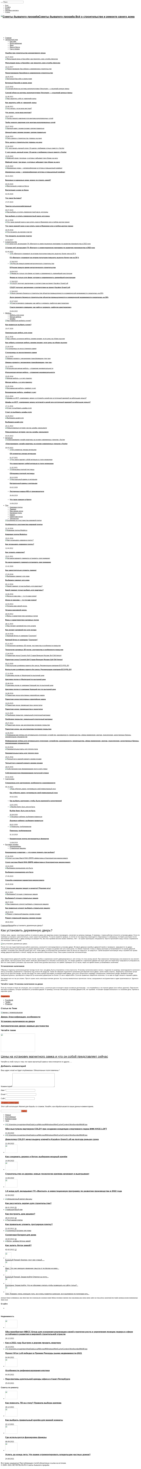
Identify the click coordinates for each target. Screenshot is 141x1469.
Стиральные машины (18, 848)
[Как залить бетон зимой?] (18, 1241)
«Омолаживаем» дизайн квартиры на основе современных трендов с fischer (36, 444)
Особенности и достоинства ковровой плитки (24, 524)
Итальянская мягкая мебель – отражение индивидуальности (30, 372)
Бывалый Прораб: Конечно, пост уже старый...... (25, 1260)
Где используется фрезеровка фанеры (26, 1437)
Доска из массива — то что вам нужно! (21, 600)
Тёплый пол (14, 518)
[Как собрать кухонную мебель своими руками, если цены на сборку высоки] (35, 339)
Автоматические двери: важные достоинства (25, 1026)
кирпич (88, 1297)
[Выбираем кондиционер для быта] (19, 868)
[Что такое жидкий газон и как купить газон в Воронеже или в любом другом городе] (37, 222)
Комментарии (10, 1119)
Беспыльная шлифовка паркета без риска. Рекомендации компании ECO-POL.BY (38, 669)
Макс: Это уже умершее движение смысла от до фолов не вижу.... (32, 1268)
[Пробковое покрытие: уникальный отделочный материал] (27, 715)
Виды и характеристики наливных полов (22, 620)
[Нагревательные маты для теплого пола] (21, 749)
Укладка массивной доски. (16, 610)
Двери (10, 925)
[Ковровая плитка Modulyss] (16, 530)
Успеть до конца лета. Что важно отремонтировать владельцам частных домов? (48, 1454)
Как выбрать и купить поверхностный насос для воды (27, 216)
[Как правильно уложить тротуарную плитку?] (14, 1220)
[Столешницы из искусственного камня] (20, 348)
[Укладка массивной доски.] (16, 606)
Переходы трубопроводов (20, 831)
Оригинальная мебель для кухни (18, 333)
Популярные (10, 1117)
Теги (7, 1121)
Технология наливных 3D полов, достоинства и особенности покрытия (34, 650)
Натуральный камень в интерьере (23, 483)
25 (16, 1208)
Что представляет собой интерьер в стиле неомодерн (32, 463)
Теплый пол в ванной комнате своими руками (24, 763)
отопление (44, 1297)
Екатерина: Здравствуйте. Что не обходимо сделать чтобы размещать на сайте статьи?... (41, 1285)
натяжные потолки (124, 1297)
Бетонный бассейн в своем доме (18, 83)
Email (3, 1094)
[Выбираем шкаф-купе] (14, 418)
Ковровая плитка (16, 507)
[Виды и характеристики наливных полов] (21, 616)
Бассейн (13, 41)
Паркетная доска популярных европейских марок (25, 699)
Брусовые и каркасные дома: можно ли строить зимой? (28, 180)
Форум (7, 9)
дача (70, 1297)
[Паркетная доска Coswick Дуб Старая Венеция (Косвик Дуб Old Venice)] (33, 655)
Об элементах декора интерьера (23, 454)
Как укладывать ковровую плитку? (19, 544)
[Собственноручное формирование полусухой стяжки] (26, 769)
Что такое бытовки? (13, 198)
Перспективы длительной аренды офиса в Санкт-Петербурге (37, 1379)
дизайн (116, 1297)
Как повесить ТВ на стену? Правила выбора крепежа (33, 1403)
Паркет (12, 515)
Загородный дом (11, 40)
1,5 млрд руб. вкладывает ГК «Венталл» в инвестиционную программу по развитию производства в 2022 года (50, 248)
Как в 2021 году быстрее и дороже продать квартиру (33, 1343)
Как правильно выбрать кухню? (18, 325)
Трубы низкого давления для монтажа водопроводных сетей (30, 122)
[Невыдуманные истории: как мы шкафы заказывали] (26, 428)
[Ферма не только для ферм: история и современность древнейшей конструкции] (41, 273)
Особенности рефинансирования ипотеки (27, 1370)
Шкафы (12, 319)
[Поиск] (2, 2)
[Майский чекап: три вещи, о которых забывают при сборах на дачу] (31, 158)
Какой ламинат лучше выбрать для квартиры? (24, 590)
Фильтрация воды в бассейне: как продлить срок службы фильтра (32, 63)
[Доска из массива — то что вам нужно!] (20, 596)
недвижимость (15, 1297)
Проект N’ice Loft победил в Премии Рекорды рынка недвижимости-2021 (43, 1353)
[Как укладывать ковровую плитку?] (19, 540)
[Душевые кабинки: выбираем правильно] (26, 817)
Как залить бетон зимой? (18, 1245)
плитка (84, 1297)
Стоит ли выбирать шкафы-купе (18, 412)
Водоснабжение (16, 43)
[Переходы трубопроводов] (20, 826)
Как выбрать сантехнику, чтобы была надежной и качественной (36, 801)
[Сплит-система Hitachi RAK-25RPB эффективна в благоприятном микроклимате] (36, 858)
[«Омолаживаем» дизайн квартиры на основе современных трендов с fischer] (35, 440)
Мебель (8, 313)
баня (27, 1297)
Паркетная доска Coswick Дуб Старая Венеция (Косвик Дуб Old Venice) (34, 659)
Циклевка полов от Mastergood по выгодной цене (25, 679)
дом (31, 1297)
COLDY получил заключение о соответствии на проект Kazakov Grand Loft (40, 287)
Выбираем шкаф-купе (14, 422)
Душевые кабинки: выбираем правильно (26, 821)
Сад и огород (15, 49)
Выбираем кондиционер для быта (19, 872)
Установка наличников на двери (18, 1021)
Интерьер (9, 438)
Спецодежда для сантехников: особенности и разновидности (30, 783)
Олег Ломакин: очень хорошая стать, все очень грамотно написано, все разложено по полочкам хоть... (47, 1294)
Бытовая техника (11, 844)
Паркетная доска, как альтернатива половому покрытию (28, 729)
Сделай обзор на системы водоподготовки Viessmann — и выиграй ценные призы (38, 93)
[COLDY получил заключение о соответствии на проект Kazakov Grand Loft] (39, 283)
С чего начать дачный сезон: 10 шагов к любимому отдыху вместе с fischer (36, 152)
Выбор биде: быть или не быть (22, 811)
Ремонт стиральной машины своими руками (23, 918)
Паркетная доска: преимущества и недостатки (24, 709)
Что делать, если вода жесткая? (18, 112)
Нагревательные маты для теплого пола (21, 753)
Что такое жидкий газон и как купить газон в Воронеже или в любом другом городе (39, 226)
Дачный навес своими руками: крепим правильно (25, 132)
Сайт (3, 1098)
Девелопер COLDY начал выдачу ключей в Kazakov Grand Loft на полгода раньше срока (52, 1139)
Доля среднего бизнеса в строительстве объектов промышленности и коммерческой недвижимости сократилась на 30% (59, 297)
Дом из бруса (15, 47)
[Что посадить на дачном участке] (18, 232)
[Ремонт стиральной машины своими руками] (22, 914)
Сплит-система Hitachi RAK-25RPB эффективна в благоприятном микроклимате (37, 862)
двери (24, 1297)
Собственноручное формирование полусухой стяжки (27, 773)
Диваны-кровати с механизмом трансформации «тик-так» (28, 362)
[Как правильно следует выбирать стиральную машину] (27, 904)
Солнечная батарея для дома (20, 1235)
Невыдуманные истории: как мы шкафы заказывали (26, 432)
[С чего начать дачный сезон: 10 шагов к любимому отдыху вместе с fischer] (34, 148)
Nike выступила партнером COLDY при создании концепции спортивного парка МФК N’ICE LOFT (56, 1129)
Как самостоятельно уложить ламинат (20, 570)
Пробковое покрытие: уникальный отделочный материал (29, 719)
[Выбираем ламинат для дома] (17, 576)
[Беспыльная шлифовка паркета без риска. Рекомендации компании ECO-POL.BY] (37, 665)
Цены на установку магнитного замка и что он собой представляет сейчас (54, 1056)
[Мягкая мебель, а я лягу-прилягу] (18, 378)
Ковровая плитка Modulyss (16, 534)
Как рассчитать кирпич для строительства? (28, 1203)
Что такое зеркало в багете (20, 499)
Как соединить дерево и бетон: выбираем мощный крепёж (36, 1156)
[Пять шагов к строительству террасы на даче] (23, 138)
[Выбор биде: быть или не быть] (22, 807)
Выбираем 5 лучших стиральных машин (21, 898)
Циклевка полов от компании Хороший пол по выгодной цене (30, 689)
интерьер (3, 1297)
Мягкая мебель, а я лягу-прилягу (18, 382)
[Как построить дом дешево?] (13, 1210)
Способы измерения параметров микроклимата (24, 880)
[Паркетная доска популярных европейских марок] (25, 695)
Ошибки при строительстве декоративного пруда (25, 53)
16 (15, 1229)
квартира (65, 1297)
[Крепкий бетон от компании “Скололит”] (21, 636)
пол (95, 1297)
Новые (8, 1115)
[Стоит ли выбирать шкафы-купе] (18, 408)
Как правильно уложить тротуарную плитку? (29, 1224)
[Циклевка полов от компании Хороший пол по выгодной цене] (29, 685)
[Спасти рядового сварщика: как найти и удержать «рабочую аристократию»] (39, 303)
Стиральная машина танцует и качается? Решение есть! (28, 888)
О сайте (8, 7)
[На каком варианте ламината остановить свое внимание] (27, 558)
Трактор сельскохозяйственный (18, 206)
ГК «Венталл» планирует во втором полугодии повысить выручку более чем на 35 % (44, 257)
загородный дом (109, 1297)
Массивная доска (16, 511)
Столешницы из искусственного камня (21, 352)
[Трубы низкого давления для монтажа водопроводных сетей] (29, 118)
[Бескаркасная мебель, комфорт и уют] (20, 388)
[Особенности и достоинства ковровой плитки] (23, 520)
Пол (6, 505)
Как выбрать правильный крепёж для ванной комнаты (34, 1420)
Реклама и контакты (12, 10)
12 (16, 1250)
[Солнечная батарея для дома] (18, 1231)
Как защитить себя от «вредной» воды (21, 103)
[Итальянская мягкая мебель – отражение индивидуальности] (29, 368)
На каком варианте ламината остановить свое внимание (28, 562)
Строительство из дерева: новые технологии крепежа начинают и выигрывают (47, 1174)
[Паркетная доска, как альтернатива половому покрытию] (27, 725)
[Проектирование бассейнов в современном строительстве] (28, 69)
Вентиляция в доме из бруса (17, 190)
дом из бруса (100, 1297)
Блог (6, 5)
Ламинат (13, 509)
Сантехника (9, 779)
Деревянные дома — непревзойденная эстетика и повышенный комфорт (35, 172)
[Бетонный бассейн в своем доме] (18, 79)
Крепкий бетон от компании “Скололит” (21, 640)
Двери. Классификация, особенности (20, 1017)
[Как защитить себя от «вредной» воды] (20, 98)
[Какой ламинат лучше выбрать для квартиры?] (23, 586)
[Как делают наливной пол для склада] (20, 626)
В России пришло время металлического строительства (33, 267)
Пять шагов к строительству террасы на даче (23, 142)
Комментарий (6, 1086)
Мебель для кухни (17, 315)
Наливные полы (16, 513)
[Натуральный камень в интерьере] (23, 479)
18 (16, 1218)
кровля (49, 1297)
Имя (3, 1090)
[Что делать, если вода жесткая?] (18, 108)
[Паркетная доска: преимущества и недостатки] (23, 705)
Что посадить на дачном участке (18, 236)
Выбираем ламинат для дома (17, 580)
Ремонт (8, 1297)
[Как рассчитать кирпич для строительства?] (18, 1199)
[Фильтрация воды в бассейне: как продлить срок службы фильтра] (31, 59)
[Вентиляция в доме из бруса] (17, 186)
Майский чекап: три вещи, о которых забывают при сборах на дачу (32, 162)
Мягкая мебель (15, 317)
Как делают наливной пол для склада (20, 630)
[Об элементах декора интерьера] (23, 450)
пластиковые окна (77, 1297)
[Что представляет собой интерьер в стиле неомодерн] (31, 459)
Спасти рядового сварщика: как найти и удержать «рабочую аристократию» (40, 307)
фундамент (59, 1297)
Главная (8, 38)
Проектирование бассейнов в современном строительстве (29, 73)
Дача (11, 45)
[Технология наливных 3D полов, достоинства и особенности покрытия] (33, 646)
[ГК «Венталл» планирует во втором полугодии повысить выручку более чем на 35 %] (43, 254)
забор (92, 1297)
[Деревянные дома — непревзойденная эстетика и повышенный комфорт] (33, 168)
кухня (6, 1299)
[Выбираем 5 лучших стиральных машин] (21, 894)
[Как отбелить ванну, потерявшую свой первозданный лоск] (33, 789)
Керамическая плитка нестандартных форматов (29, 839)
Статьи (7, 12)
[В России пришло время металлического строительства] (32, 263)
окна (21, 1297)
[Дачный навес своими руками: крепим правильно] (24, 128)
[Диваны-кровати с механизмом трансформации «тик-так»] (28, 358)
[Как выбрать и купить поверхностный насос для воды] (26, 212)
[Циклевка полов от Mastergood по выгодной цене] (24, 675)
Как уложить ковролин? (15, 552)
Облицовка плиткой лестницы (22, 473)
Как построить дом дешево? (20, 1214)
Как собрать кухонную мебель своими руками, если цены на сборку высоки (36, 343)
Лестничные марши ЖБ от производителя (27, 491)
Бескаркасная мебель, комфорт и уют (20, 392)
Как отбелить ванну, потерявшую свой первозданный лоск (34, 793)
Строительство (11, 242)
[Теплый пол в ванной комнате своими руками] (23, 759)
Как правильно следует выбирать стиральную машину (27, 908)
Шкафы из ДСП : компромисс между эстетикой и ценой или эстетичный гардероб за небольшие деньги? (48, 402)
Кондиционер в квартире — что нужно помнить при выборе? (30, 852)
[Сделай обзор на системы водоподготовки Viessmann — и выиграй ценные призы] (37, 89)
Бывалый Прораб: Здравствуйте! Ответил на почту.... (27, 1277)
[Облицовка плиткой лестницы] (22, 469)
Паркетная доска (16, 517)
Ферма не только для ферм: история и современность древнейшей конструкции (42, 277)
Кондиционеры (15, 846)
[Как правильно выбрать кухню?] (18, 320)
